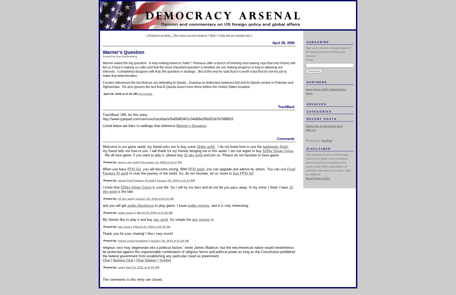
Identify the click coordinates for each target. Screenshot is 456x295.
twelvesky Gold (276, 147)
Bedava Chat (123, 260)
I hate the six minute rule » (235, 35)
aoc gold (161, 220)
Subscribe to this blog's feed (324, 126)
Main (213, 35)
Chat (106, 260)
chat (121, 267)
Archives (317, 104)
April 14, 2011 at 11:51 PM (142, 267)
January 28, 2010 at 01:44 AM (169, 240)
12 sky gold (194, 155)
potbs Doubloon (141, 206)
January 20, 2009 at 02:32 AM (154, 198)
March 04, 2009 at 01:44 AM (155, 212)
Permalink (146, 93)
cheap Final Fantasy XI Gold (136, 180)
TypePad (326, 140)
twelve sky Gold (128, 162)
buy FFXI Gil (243, 173)
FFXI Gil (134, 169)
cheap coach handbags (133, 240)
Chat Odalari (146, 260)
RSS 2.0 (311, 130)
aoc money (201, 220)
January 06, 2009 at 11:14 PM (176, 180)
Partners (317, 82)
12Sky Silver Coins (278, 151)
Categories (319, 111)
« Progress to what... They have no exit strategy (176, 35)
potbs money (198, 206)
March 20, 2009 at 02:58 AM (152, 226)
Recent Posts (322, 119)
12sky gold (206, 147)
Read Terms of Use (318, 178)
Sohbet (165, 260)
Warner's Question (191, 126)
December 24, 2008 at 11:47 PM (161, 162)
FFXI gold (196, 169)
